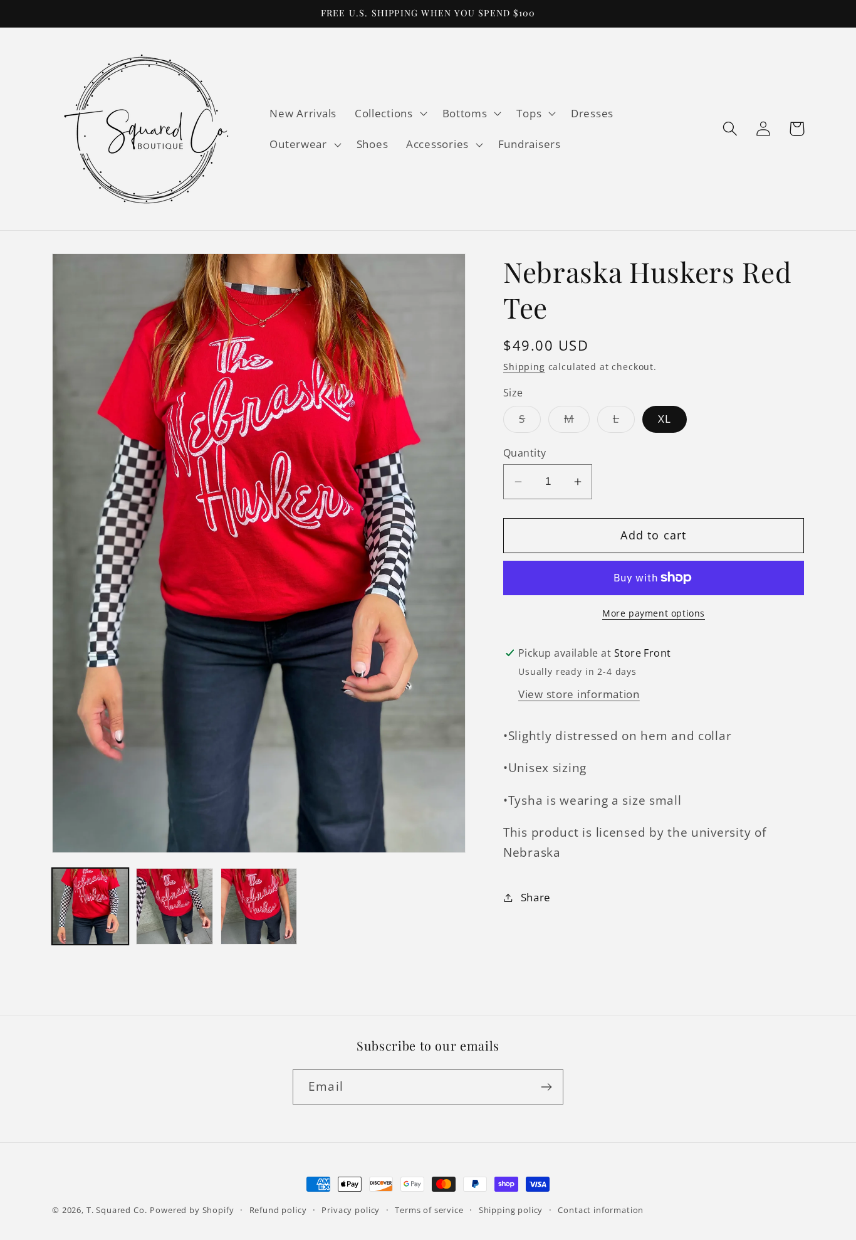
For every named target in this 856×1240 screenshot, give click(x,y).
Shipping (524, 367)
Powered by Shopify (192, 1210)
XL (664, 418)
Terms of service (429, 1210)
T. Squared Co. (116, 1210)
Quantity (524, 453)
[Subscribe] (546, 1087)
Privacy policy (350, 1210)
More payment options (653, 613)
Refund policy (278, 1210)
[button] (389, 113)
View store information (579, 694)
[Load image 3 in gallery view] (259, 906)
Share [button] (536, 897)
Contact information (601, 1210)
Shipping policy (511, 1210)
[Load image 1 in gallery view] (90, 906)
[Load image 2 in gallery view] (174, 906)
